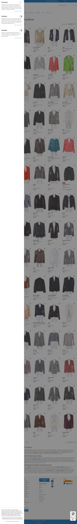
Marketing (20, 16)
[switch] (73, 519)
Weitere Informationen (18, 11)
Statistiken (20, 30)
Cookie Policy (18, 515)
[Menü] (75, 512)
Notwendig (20, 2)
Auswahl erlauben (12, 518)
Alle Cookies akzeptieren (12, 521)
